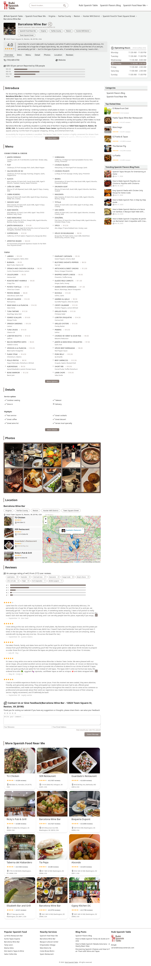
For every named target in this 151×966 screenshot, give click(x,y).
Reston (77, 16)
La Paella (121, 157)
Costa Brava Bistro (47, 951)
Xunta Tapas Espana (12, 939)
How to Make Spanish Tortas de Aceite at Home (92, 940)
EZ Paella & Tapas (122, 139)
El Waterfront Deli (121, 110)
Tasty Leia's (8, 945)
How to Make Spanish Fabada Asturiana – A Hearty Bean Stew (93, 945)
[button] (49, 527)
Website (62, 60)
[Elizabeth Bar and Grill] (19, 890)
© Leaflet (77, 562)
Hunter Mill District (91, 16)
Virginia (51, 16)
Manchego (121, 129)
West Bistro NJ (45, 948)
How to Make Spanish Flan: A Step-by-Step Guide (129, 202)
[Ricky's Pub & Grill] (19, 804)
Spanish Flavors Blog (110, 5)
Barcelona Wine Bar (12, 19)
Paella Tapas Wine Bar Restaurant (127, 120)
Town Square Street (27, 35)
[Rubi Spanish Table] (11, 5)
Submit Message (92, 734)
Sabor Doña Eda (10, 954)
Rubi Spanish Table (88, 5)
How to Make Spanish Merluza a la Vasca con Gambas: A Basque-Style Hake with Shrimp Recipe (129, 211)
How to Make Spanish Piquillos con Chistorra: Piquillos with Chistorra (126, 183)
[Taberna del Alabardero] (19, 847)
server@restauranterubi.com (122, 948)
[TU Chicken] (19, 760)
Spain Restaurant (47, 954)
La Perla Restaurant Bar (13, 936)
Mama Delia (9, 948)
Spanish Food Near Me (134, 5)
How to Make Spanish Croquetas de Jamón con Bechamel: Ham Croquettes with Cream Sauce (130, 221)
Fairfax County (64, 16)
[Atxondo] (84, 847)
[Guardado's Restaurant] (84, 760)
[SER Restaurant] (52, 760)
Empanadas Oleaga (47, 945)
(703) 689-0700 (12, 60)
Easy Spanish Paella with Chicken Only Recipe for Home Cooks (128, 192)
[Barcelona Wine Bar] (11, 30)
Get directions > (49, 515)
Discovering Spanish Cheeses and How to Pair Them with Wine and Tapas (93, 950)
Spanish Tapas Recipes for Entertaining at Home (129, 173)
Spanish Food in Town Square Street (119, 16)
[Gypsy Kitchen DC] (84, 890)
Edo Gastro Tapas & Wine (14, 951)
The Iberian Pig (122, 148)
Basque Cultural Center (49, 942)
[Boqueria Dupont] (84, 804)
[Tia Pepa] (52, 847)
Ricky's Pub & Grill (71, 530)
